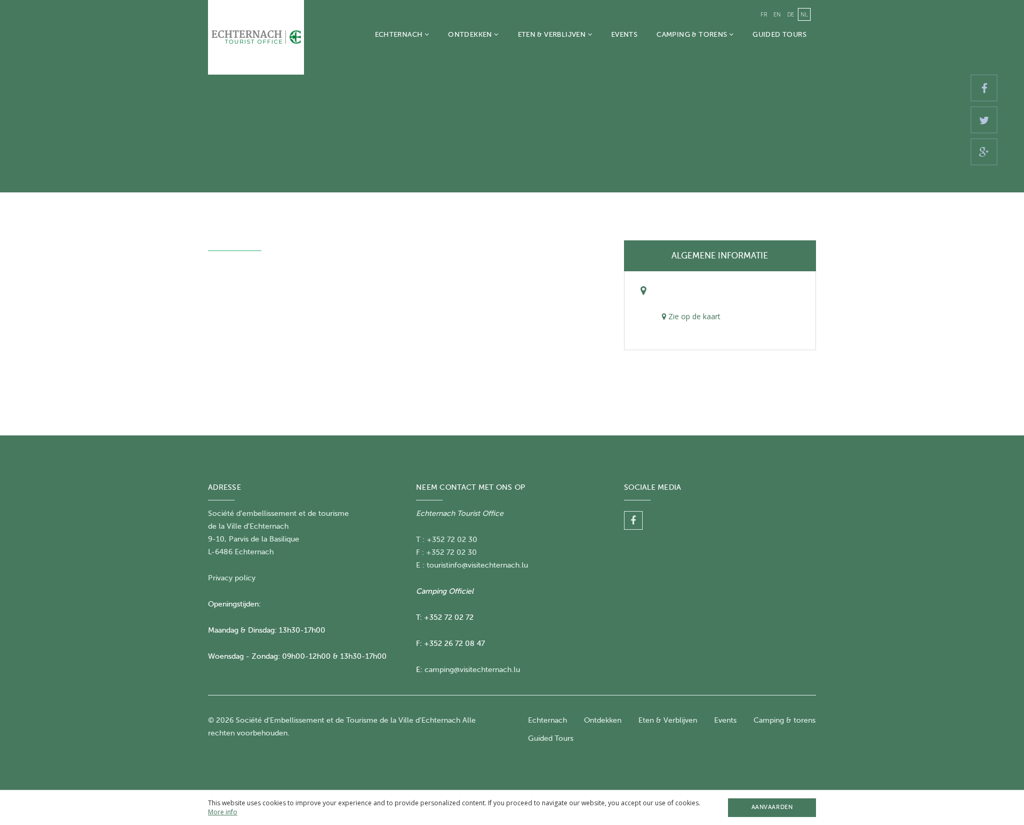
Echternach (400, 34)
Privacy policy (231, 578)
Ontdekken (471, 34)
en (777, 14)
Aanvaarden (772, 807)
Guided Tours (779, 34)
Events (624, 34)
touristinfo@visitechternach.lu (477, 565)
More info (222, 811)
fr (764, 14)
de (790, 14)
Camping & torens (693, 34)
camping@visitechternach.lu (472, 670)
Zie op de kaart (693, 316)
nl (804, 14)
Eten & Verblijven (553, 34)
